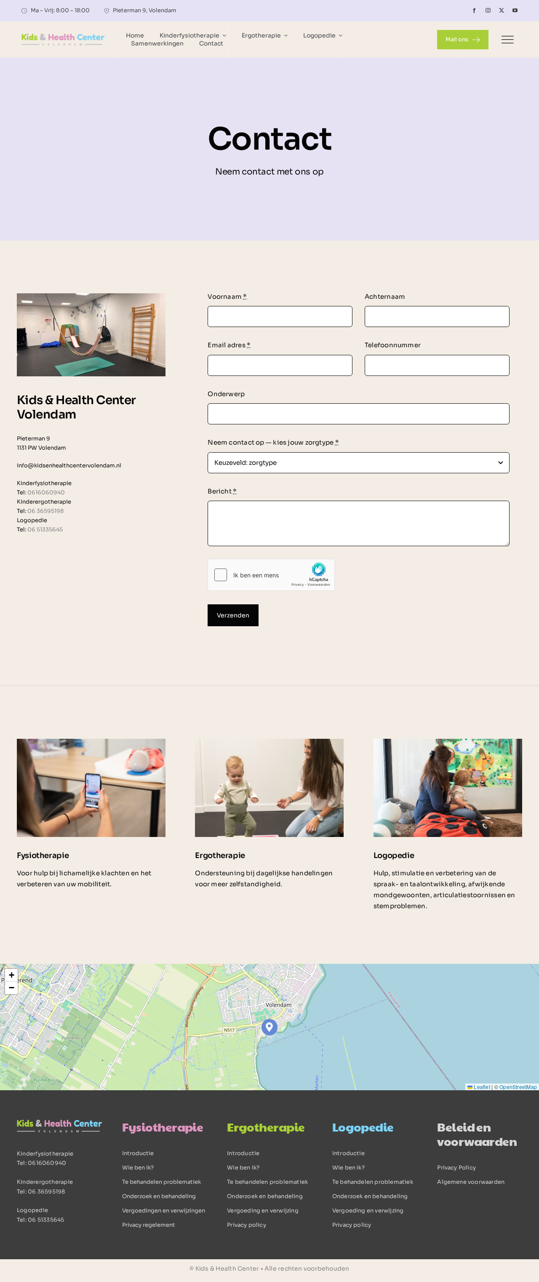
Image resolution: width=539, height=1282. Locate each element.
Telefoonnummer (393, 345)
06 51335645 (45, 529)
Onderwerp (226, 394)
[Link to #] (507, 39)
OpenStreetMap (518, 1086)
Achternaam (385, 296)
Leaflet (481, 1086)
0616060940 (46, 492)
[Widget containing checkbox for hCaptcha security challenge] (271, 575)
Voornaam (227, 296)
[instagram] (488, 10)
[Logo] (62, 37)
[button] (269, 1027)
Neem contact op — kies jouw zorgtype (273, 442)
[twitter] (501, 10)
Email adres (229, 345)
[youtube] (515, 10)
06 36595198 (45, 511)
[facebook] (474, 10)
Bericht (222, 491)
